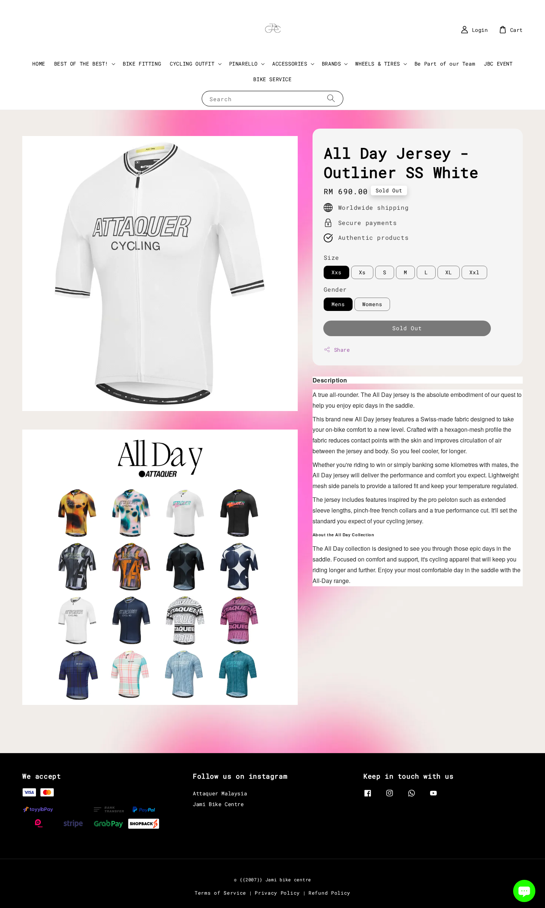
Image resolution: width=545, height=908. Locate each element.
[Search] (331, 98)
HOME (38, 63)
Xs (362, 272)
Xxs (336, 272)
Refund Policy (329, 892)
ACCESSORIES (289, 63)
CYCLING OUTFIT (192, 63)
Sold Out (407, 328)
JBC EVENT (498, 63)
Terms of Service (220, 892)
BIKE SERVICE (272, 79)
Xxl (474, 272)
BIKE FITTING (142, 63)
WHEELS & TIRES (377, 63)
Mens (338, 304)
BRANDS (331, 63)
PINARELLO (243, 63)
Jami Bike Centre (218, 804)
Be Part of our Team (444, 63)
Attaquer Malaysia (220, 793)
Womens (372, 304)
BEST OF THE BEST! (81, 63)
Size (331, 257)
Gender (335, 289)
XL (448, 272)
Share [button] (342, 349)
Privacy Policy (277, 892)
